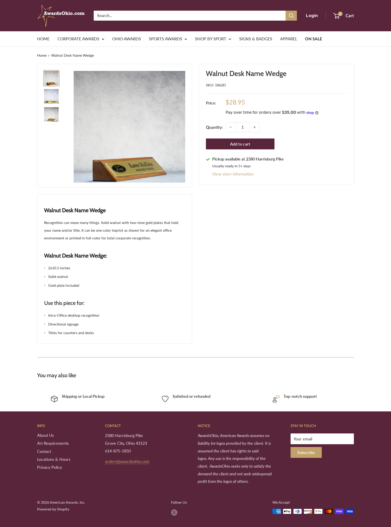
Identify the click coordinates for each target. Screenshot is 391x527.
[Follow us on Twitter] (174, 512)
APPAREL (288, 38)
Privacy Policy (49, 467)
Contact (44, 451)
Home (42, 55)
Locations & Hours (53, 459)
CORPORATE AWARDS (78, 38)
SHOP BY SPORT (210, 38)
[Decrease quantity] (230, 127)
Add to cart (240, 143)
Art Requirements (53, 443)
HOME (43, 38)
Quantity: (214, 127)
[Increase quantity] (254, 127)
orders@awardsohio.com (127, 461)
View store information (233, 173)
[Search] (291, 16)
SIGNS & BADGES (255, 38)
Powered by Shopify (53, 509)
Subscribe (306, 452)
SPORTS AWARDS (165, 38)
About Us (45, 435)
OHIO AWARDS (126, 38)
